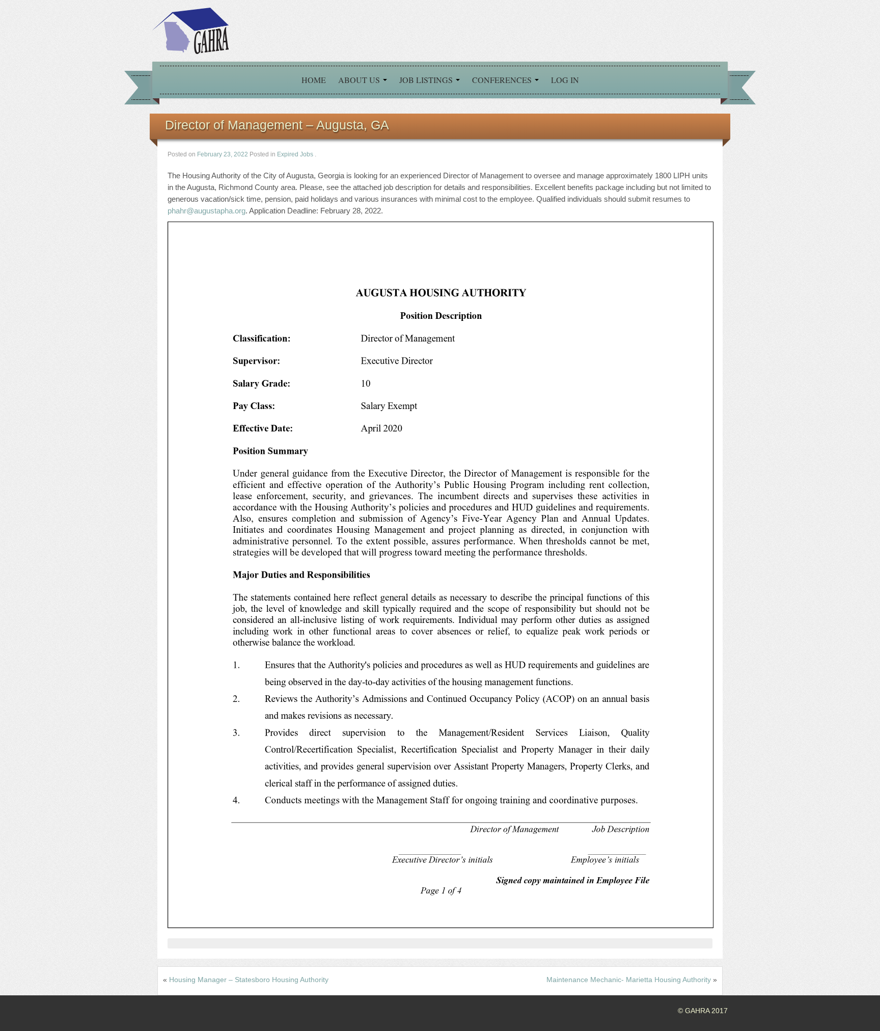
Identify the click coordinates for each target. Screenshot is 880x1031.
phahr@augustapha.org (206, 210)
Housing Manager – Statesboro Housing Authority (248, 979)
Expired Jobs (295, 154)
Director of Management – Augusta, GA (277, 125)
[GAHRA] (190, 30)
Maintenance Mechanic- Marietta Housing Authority (628, 979)
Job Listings (427, 79)
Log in (565, 79)
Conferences (503, 79)
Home (313, 79)
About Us (360, 79)
